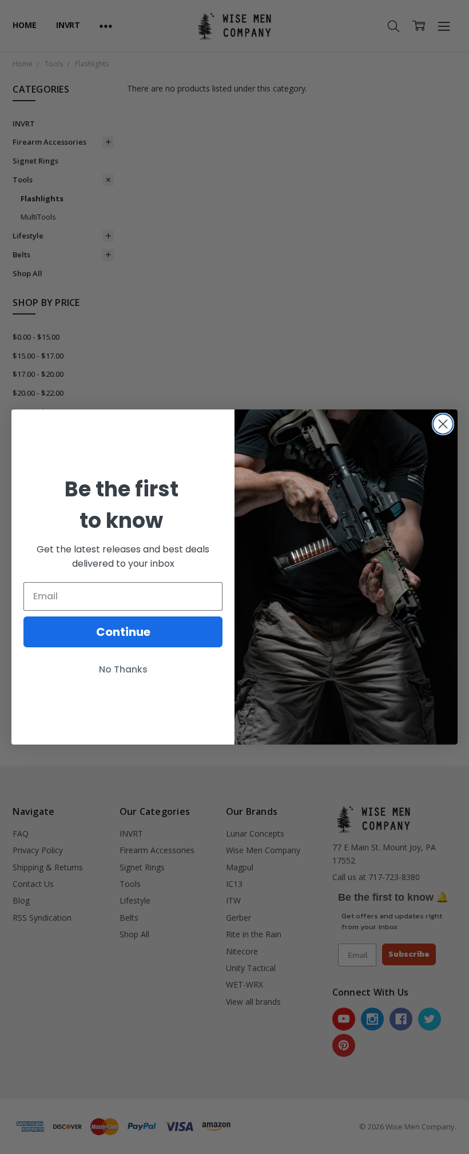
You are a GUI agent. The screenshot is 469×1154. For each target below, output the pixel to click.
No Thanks (123, 669)
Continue (123, 632)
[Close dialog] (443, 424)
